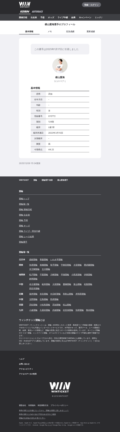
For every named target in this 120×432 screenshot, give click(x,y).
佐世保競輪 (68, 310)
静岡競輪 (33, 279)
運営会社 (22, 405)
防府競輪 (54, 299)
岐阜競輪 (46, 284)
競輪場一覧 (24, 204)
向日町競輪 (55, 294)
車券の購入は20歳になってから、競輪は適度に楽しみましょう (44, 410)
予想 (42, 17)
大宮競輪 (77, 265)
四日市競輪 (34, 288)
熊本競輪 (90, 310)
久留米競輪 (45, 310)
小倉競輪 (33, 310)
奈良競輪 (44, 294)
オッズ (51, 17)
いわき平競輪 (56, 259)
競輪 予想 (23, 220)
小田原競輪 (76, 274)
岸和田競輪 (81, 294)
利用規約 (31, 405)
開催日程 (23, 17)
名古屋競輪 (34, 284)
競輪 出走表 (24, 215)
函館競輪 (33, 259)
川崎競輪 (54, 274)
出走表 (34, 17)
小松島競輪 (45, 304)
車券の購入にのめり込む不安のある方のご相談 (37, 414)
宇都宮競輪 (66, 265)
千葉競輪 (44, 274)
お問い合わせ (24, 364)
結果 (73, 17)
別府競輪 (80, 310)
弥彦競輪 (33, 265)
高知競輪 (56, 304)
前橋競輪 (44, 265)
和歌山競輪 (68, 294)
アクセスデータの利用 (28, 374)
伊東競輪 (88, 274)
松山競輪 (67, 304)
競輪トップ (24, 198)
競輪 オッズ (24, 225)
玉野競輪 (33, 299)
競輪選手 (23, 242)
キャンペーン (85, 17)
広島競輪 (44, 299)
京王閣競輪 (34, 269)
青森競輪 (44, 259)
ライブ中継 (63, 17)
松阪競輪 (88, 284)
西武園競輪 (89, 265)
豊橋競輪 (67, 284)
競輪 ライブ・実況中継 (29, 231)
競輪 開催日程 (25, 209)
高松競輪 (33, 304)
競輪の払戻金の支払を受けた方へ (32, 418)
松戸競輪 (33, 274)
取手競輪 (54, 265)
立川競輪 (46, 269)
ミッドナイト (101, 17)
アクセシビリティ (26, 369)
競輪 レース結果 (26, 236)
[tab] (50, 31)
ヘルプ (21, 359)
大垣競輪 (56, 284)
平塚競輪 (65, 274)
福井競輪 (33, 294)
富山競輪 (77, 284)
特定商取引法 (43, 405)
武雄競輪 (56, 310)
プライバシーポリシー (59, 405)
